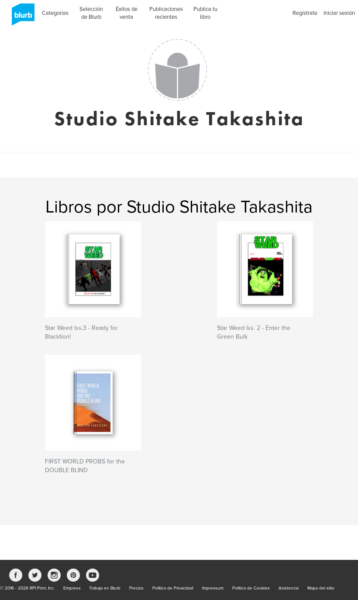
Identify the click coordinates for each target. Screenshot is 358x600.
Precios (136, 588)
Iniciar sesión (339, 13)
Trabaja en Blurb (104, 588)
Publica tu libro (205, 13)
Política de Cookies (251, 588)
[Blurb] (20, 17)
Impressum (213, 588)
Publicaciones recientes (166, 13)
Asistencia (289, 588)
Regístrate (305, 13)
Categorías (55, 13)
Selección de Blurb (91, 13)
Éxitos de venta (127, 13)
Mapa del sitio (320, 588)
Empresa (71, 588)
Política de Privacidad (172, 588)
